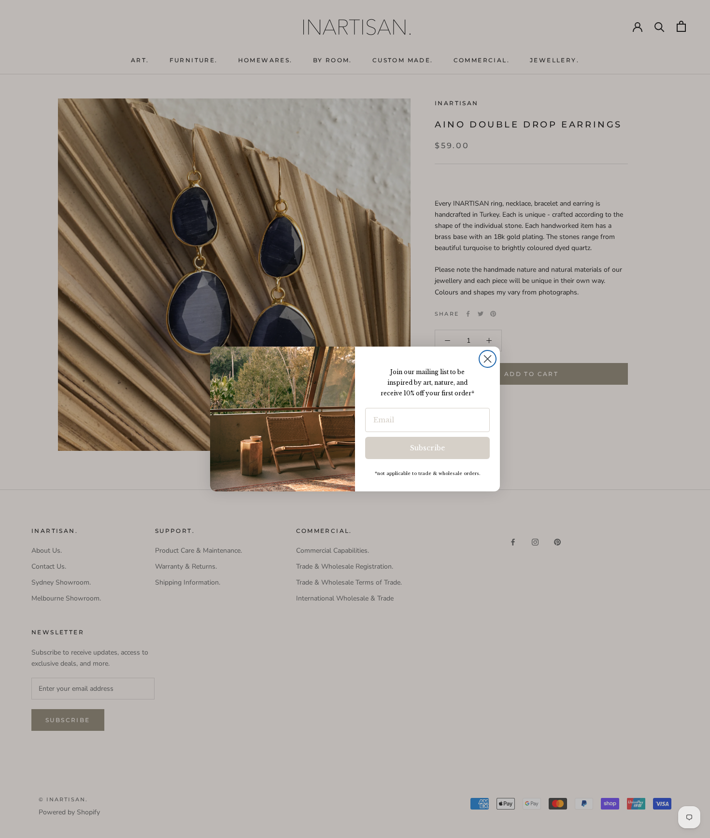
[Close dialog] (487, 358)
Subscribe (427, 448)
